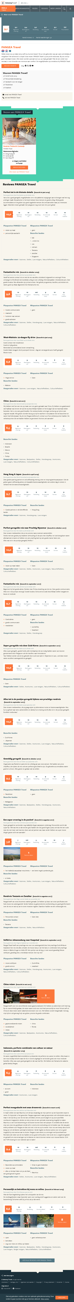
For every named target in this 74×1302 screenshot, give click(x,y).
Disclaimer (59, 1282)
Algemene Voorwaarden (27, 1282)
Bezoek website (10, 66)
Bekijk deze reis (19, 167)
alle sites (24, 3)
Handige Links (14, 1282)
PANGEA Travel (11, 47)
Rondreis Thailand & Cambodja (13, 146)
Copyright (39, 1282)
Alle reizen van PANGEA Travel (19, 172)
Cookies (67, 1282)
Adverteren (4, 1282)
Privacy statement (49, 1282)
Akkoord (61, 1297)
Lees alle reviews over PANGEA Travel (37, 1260)
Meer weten (45, 1299)
